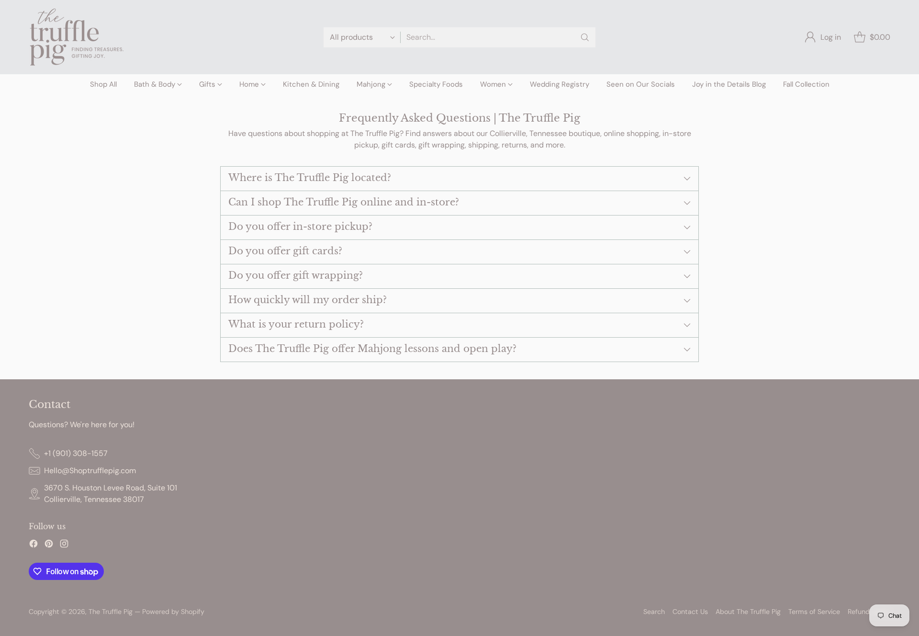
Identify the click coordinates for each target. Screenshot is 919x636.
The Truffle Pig (111, 611)
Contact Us (690, 611)
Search (654, 611)
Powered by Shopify (173, 611)
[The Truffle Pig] (76, 37)
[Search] (584, 37)
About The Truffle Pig (748, 611)
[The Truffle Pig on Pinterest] (49, 545)
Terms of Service (814, 611)
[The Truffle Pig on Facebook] (33, 545)
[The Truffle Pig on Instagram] (64, 545)
